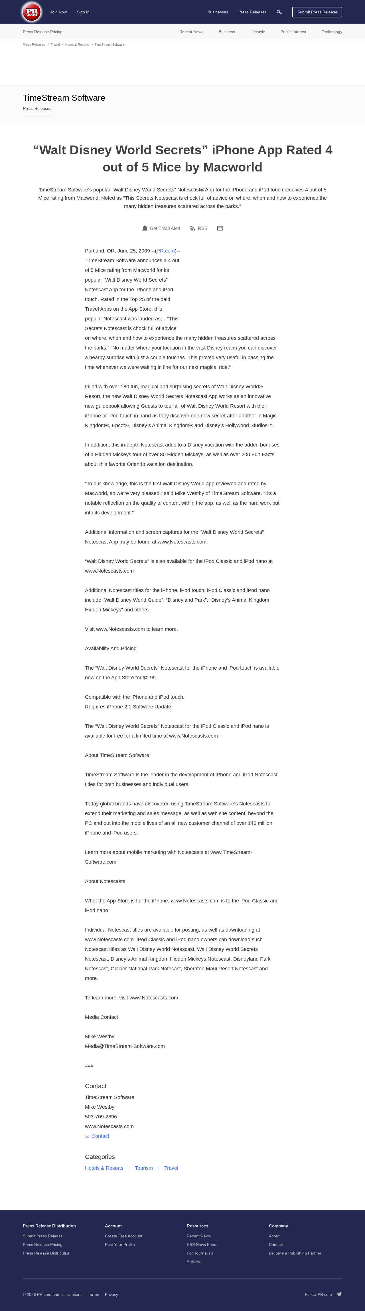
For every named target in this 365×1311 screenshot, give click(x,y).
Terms (93, 1294)
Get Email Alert (165, 228)
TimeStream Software (110, 44)
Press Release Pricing (42, 1244)
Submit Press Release (317, 12)
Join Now (58, 12)
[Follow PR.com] (337, 1294)
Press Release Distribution (46, 1253)
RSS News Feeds (202, 1244)
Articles (193, 1261)
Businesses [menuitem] (218, 12)
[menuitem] (279, 12)
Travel (55, 44)
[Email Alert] (145, 228)
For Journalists (200, 1253)
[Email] (220, 228)
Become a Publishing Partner (295, 1253)
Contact (100, 1136)
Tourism (144, 1168)
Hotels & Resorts (77, 44)
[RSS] (193, 228)
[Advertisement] (182, 65)
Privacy (111, 1294)
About (274, 1236)
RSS (203, 228)
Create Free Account (123, 1236)
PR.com (166, 251)
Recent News (199, 1236)
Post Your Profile (120, 1244)
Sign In (83, 12)
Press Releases (34, 44)
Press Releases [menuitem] (252, 12)
